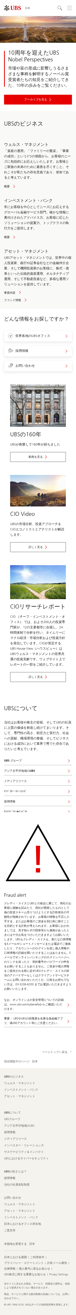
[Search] (59, 8)
